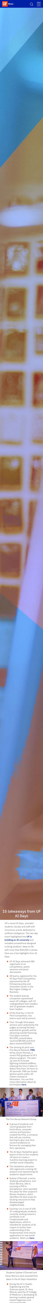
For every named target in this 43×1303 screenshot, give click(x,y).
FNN (32, 1049)
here (24, 1084)
